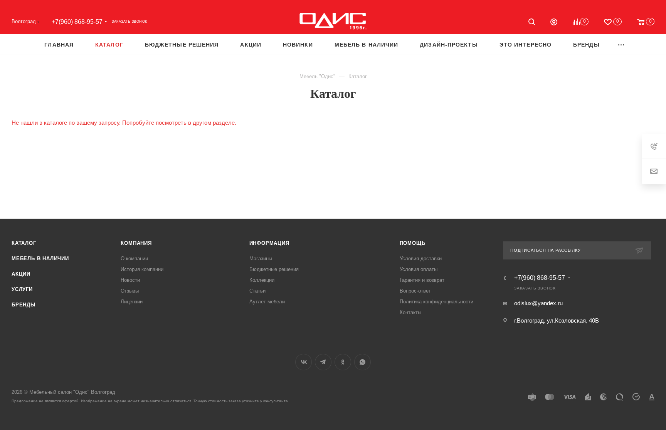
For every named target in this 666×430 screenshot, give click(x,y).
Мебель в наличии (40, 258)
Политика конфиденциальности (436, 302)
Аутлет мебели (267, 302)
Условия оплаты (418, 269)
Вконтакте (303, 362)
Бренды (24, 305)
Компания (136, 243)
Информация (269, 243)
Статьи (257, 291)
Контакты (410, 312)
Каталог (24, 243)
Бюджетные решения (274, 269)
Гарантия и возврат (422, 280)
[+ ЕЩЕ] (621, 44)
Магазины (260, 258)
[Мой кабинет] (553, 23)
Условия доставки (421, 258)
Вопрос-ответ (415, 291)
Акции (21, 274)
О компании (134, 258)
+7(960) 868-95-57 (77, 21)
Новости (130, 280)
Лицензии (132, 302)
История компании (142, 269)
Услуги (22, 289)
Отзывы (130, 291)
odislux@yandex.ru (538, 303)
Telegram (323, 362)
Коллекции (261, 280)
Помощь (413, 243)
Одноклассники (343, 362)
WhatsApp (362, 362)
